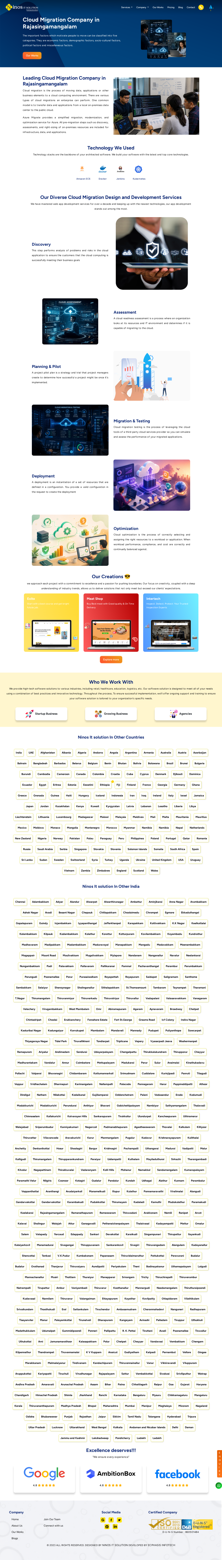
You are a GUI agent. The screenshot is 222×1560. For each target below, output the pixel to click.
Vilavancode (50, 1137)
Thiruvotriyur (111, 998)
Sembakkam (23, 987)
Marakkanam (33, 1363)
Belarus (76, 763)
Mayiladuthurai (155, 1159)
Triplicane (122, 1041)
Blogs (15, 1538)
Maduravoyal (101, 944)
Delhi (175, 1427)
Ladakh (141, 1438)
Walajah (56, 1223)
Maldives (138, 817)
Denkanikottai (41, 1148)
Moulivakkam (71, 955)
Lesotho (162, 806)
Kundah (130, 1180)
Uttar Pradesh (36, 1427)
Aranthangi (52, 1191)
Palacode (125, 1084)
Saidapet (151, 976)
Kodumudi (195, 1094)
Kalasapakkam (88, 1341)
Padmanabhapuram (115, 1127)
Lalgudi (202, 1266)
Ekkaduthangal (190, 912)
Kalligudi (20, 1159)
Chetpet (194, 1009)
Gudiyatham (131, 1352)
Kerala (18, 1405)
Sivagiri (134, 1245)
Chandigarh (22, 1395)
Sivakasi (165, 1373)
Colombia (98, 774)
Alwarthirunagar (114, 901)
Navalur (174, 955)
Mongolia (72, 827)
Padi (49, 966)
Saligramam (171, 976)
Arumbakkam (198, 901)
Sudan (43, 859)
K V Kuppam (93, 1352)
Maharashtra (110, 1405)
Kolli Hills (108, 1169)
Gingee (202, 1352)
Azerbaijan (199, 752)
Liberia (178, 806)
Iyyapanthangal (87, 923)
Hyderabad (174, 1416)
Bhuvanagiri (55, 1073)
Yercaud (59, 1234)
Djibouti (178, 774)
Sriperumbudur (44, 1127)
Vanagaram (200, 998)
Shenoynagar (63, 987)
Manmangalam (110, 1137)
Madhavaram (30, 944)
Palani (144, 1094)
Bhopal (92, 1405)
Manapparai (108, 1277)
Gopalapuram (24, 923)
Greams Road (147, 1019)
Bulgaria (199, 763)
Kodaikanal (78, 1094)
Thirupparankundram (71, 1159)
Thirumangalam (41, 998)
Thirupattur (174, 1234)
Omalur (199, 1223)
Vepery (139, 1041)
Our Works (158, 7)
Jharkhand (85, 1395)
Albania (66, 752)
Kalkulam (184, 1127)
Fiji (118, 784)
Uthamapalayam (181, 1266)
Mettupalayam (106, 1062)
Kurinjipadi (168, 1073)
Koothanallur (121, 1287)
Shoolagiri (76, 1148)
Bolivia (137, 763)
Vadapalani (152, 998)
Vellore (187, 1352)
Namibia (147, 827)
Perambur (172, 966)
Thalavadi (199, 1105)
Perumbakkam (193, 966)
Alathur (163, 1180)
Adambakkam (40, 901)
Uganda (124, 859)
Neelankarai (193, 955)
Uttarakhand (77, 1427)
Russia (27, 849)
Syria (95, 859)
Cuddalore (148, 1073)
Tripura (192, 1416)
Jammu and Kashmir (72, 1438)
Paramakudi (199, 1202)
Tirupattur (44, 1287)
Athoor (203, 1084)
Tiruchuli (63, 1373)
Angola (114, 752)
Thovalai (167, 1127)
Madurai (170, 1148)
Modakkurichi (25, 1105)
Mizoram (183, 1405)
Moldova (38, 827)
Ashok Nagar (30, 912)
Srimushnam (127, 1073)
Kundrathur (195, 934)
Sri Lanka (27, 859)
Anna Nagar (176, 901)
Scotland (138, 870)
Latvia (130, 806)
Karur (90, 1137)
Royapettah (111, 976)
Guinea (55, 795)
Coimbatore (83, 1062)
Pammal (126, 966)
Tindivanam (79, 1363)
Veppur (18, 1084)
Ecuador (27, 784)
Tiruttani (147, 1330)
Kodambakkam (69, 934)
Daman (189, 1427)
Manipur (146, 1405)
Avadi (48, 912)
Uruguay (195, 859)
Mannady (136, 1030)
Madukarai (127, 1062)
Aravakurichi (72, 1137)
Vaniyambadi (79, 1287)
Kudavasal (29, 1298)
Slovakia (98, 849)
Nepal (179, 827)
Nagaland (201, 1405)
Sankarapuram (102, 1116)
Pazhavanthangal (148, 966)
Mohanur (126, 1169)
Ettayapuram (110, 1298)
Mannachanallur (34, 1277)
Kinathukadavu (195, 1062)
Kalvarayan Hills (77, 1116)
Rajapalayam (107, 1373)
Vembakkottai (144, 1373)
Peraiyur (96, 1159)
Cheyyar (138, 1341)
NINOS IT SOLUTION (115, 1545)
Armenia (149, 752)
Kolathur (90, 934)
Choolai (52, 1019)
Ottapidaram (169, 1298)
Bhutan (122, 763)
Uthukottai (25, 1341)
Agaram (138, 1009)
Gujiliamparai (100, 1094)
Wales (154, 870)
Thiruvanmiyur (65, 998)
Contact (191, 7)
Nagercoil (91, 1127)
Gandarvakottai (25, 1202)
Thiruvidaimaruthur (132, 1255)
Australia (166, 752)
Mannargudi (142, 1287)
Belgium (93, 763)
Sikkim (117, 1416)
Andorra (98, 752)
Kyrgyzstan (113, 806)
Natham (41, 1094)
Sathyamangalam (176, 1105)
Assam (94, 1384)
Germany (179, 784)
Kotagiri (80, 1180)
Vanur (150, 1363)
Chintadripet (33, 1019)
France (147, 784)
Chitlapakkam (107, 912)
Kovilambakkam (151, 934)
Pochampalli (131, 1148)
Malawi (104, 817)
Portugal (171, 838)
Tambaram (159, 987)
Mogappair (28, 955)
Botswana (154, 763)
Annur (65, 1062)
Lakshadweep (100, 1438)
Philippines (137, 838)
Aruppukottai (23, 1373)
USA (180, 859)
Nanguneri (177, 1309)
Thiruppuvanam (90, 1245)
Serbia (63, 849)
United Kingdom (161, 859)
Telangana (154, 1416)
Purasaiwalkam (88, 976)
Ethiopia (105, 784)
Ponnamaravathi (153, 1191)
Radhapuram (197, 1309)
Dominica (195, 774)
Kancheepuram (167, 1116)
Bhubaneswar (49, 1416)
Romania (202, 838)
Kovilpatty (148, 1298)
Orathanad (37, 1266)
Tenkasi (46, 1255)
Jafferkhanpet (112, 923)
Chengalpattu (128, 1051)
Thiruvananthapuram (41, 1405)
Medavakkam (165, 944)
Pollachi (20, 1073)
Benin (107, 763)
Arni (40, 1341)
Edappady (77, 1234)
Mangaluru (200, 1395)
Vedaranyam (88, 1169)
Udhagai (147, 1180)
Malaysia (120, 817)
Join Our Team (52, 1519)
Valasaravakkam (176, 998)
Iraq (143, 795)
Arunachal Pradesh (72, 1384)
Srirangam (128, 1277)
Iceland (100, 795)
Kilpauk (48, 934)
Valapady (41, 1234)
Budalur (195, 1255)
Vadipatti (187, 1148)
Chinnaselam (32, 1116)
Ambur (60, 1287)
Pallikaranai (108, 966)
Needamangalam (167, 1287)
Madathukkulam (25, 1330)
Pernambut (169, 1352)
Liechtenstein (23, 817)
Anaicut (113, 1352)
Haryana (201, 1384)
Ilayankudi (194, 1234)
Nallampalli (106, 1084)
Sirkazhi (176, 1159)
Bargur (93, 1148)
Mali (152, 817)
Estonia (72, 784)
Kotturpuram (126, 934)
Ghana (196, 784)
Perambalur (198, 1180)
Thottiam (70, 1277)
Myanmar (129, 827)
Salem (25, 1234)
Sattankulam (80, 1309)
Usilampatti (114, 1159)
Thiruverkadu (89, 998)
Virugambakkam (52, 1009)
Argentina (131, 752)
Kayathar (130, 1298)
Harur (163, 1084)
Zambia (85, 870)
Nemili (168, 1212)
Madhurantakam (27, 1062)
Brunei (184, 763)
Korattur (107, 934)
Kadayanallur (199, 1245)
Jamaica (199, 795)
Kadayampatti (164, 1223)
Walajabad (21, 1127)
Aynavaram (156, 1009)
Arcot (198, 1212)
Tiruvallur (200, 1330)
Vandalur (49, 1062)
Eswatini (88, 784)
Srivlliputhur (183, 1373)
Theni (136, 1266)
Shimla (68, 1395)
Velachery (29, 1009)
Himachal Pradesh (46, 1395)
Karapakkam (135, 923)
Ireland (157, 795)
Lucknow (57, 1427)
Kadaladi (139, 1202)
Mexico (22, 827)
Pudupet (153, 1030)
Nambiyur (153, 1105)
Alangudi (195, 1191)
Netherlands (197, 827)
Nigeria (42, 838)
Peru (121, 838)
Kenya (80, 806)
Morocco (111, 827)
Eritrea (57, 784)
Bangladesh (40, 763)
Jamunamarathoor (61, 1341)
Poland (155, 838)
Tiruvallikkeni (82, 1041)
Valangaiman (87, 1298)
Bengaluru (139, 1395)
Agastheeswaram (144, 1127)
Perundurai (70, 1105)
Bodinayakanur (155, 1266)
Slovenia (116, 849)
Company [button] (141, 7)
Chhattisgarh (139, 1384)
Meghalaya (165, 1405)
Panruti (185, 1073)
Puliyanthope (173, 1030)
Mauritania (182, 817)
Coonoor (63, 1180)
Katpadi (151, 1352)
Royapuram (132, 976)
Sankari (94, 1234)
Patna (121, 1384)
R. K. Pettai (129, 1330)
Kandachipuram (102, 1363)
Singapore (80, 849)
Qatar (186, 838)
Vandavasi (156, 1341)
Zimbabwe (103, 870)
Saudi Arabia (45, 849)
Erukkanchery (72, 1019)
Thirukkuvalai (66, 1169)
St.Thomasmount (136, 987)
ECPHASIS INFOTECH (161, 1545)
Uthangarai (152, 1148)
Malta (165, 817)
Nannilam (47, 1298)
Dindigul (25, 1094)
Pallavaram (87, 966)
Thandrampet (46, 1352)
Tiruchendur (102, 1309)
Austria (182, 752)
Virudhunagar (83, 1373)
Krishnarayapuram (170, 1137)
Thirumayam (119, 1202)
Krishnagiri (110, 1148)
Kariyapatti (45, 1373)
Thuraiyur (88, 1277)
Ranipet (183, 1212)
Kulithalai (193, 1137)
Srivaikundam (25, 1309)
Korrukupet (77, 1030)
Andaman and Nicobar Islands (147, 1427)
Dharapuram (105, 1320)
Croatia (115, 774)
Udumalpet (48, 1330)
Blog (180, 7)
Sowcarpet (194, 1030)
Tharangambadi (197, 1159)
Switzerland (78, 859)
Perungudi (31, 976)
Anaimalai (173, 1062)
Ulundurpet (144, 1116)
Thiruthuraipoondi (194, 1287)
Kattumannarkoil (103, 1073)
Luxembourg (63, 817)
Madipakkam (52, 944)
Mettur (184, 1223)
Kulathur (132, 1191)
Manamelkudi (97, 1191)
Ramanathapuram (82, 1212)
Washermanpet (188, 1041)
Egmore (169, 912)
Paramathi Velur (26, 1180)
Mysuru (156, 1395)
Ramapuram (24, 1051)
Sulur (157, 1062)
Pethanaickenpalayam (115, 1223)
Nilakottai (59, 1094)
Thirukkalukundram (155, 1051)
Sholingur (39, 1223)
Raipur (158, 1384)
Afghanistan (47, 752)
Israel (183, 795)
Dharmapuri (61, 1084)
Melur (203, 1148)
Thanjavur (57, 1266)
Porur (69, 976)
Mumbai (130, 1405)
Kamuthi (156, 1202)
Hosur (59, 1148)
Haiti (69, 795)
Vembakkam (177, 1341)
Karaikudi (131, 1234)
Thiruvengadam (155, 1245)
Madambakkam (76, 944)
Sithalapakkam (110, 987)
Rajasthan (85, 1416)
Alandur (74, 901)
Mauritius (201, 817)
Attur (71, 1223)
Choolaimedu (131, 912)
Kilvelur (22, 1169)
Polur (106, 1341)
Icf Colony (168, 1019)
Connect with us (53, 1525)
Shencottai (28, 1255)
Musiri (54, 1277)
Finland (131, 784)
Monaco (55, 827)
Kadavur (147, 1137)
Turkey (109, 859)
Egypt (42, 784)
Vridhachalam (38, 1084)
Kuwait (95, 806)
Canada (81, 774)
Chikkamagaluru (178, 1395)
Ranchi (103, 1395)
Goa (171, 1384)
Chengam (197, 1341)
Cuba (130, 774)
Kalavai (22, 1223)
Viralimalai (176, 1191)
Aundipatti (98, 1266)
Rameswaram (108, 1212)
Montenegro (92, 827)
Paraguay (106, 838)
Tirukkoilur (124, 1116)
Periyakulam (118, 1266)
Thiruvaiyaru (77, 1266)
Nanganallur (155, 955)
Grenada (38, 795)
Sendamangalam (167, 1169)
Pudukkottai (97, 1202)
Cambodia (44, 774)
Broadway (176, 1009)
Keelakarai (26, 1212)
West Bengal (98, 1427)
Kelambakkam (28, 934)
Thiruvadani (130, 1212)
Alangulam (178, 1245)
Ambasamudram (126, 1309)
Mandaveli (117, 1030)
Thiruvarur (100, 1287)
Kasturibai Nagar (31, 1030)
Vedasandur (161, 1094)
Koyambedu (174, 934)
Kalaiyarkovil (22, 1245)
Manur (44, 1320)
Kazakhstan (62, 806)
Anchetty (20, 1148)
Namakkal (144, 1169)
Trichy (145, 1277)
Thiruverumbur (188, 1277)
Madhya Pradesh (71, 1405)
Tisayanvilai (26, 1320)
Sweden (59, 859)
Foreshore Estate (97, 1019)
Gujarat (184, 1384)
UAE (31, 752)
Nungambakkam (30, 966)
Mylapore (116, 955)
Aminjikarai (155, 901)
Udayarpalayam (103, 1051)
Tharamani (199, 987)
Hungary (83, 795)
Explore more (111, 659)
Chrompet (152, 912)
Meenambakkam (190, 944)
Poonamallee (51, 976)
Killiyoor (202, 1127)
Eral (64, 1309)
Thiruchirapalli (163, 1277)
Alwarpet (91, 901)
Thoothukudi (47, 1309)
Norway (58, 838)
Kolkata (118, 1427)
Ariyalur (43, 1051)
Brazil (170, 763)
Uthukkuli (197, 1320)
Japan (29, 806)
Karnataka (120, 1395)
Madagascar (85, 817)
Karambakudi (75, 1202)
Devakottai (112, 1234)
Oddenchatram (124, 1094)
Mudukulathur (176, 1202)
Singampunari (152, 1234)
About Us (17, 1525)
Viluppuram (190, 1363)
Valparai (36, 1073)
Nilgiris (47, 1180)
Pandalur (113, 1180)
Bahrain (21, 763)
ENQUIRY (220, 1463)
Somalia (158, 849)
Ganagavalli (88, 1223)
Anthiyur (88, 1105)
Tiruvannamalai (70, 1352)
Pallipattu (110, 1330)
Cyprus (144, 774)
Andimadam (62, 1051)
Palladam (161, 1320)
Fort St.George (123, 1019)
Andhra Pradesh (25, 1384)
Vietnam (69, 870)
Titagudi (202, 1073)
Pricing (170, 7)
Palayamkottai (63, 1320)
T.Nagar (20, 998)
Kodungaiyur (55, 1030)
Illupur (116, 1191)
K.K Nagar (178, 923)
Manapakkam (123, 944)
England (121, 870)
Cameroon (63, 774)
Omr (98, 1009)
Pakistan (75, 838)
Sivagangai (67, 1245)
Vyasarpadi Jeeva (161, 1041)
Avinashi (144, 1320)
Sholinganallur (85, 987)
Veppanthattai (30, 1191)
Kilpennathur (23, 1352)
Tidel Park (61, 1041)
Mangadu (144, 944)
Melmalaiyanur (56, 1363)
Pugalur (130, 1137)
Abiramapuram (117, 1009)
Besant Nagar (67, 912)
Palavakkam (66, 966)
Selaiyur (43, 987)
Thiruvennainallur (129, 1363)
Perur (144, 1062)
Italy (171, 795)
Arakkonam (150, 1212)
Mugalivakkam (94, 955)
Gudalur (96, 1180)
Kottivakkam (157, 923)
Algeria (82, 752)
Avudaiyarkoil (74, 1191)
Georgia (162, 784)
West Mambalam (79, 1009)
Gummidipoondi (71, 1330)
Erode (179, 1094)
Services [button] (126, 7)
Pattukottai (157, 1255)
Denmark (160, 774)
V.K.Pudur (64, 1255)
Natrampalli (24, 1287)
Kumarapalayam (194, 1169)
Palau (90, 838)
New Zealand (23, 838)
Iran (132, 795)
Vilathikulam (191, 1298)
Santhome (191, 976)
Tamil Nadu (134, 1416)
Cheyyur (199, 1051)
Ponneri (92, 1330)
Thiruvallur (132, 998)
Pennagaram (145, 1084)
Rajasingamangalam (52, 1212)
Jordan (44, 806)
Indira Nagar (188, 1019)
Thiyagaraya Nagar (36, 1041)
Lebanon (146, 806)
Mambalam (97, 1030)
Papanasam (107, 1255)
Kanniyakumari (69, 1127)
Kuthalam (133, 1159)
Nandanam (135, 955)
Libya (192, 806)
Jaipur (102, 1416)
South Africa (177, 849)
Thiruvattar (29, 1137)
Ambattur (136, 901)
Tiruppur (179, 1320)
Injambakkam (63, 923)
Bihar (108, 1384)
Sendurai (81, 1051)
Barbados (59, 763)
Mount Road (48, 955)
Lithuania (43, 817)
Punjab (68, 1416)
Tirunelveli (85, 1320)
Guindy (43, 923)
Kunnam (179, 1180)
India (19, 752)
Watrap (202, 1373)
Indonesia (117, 795)
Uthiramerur (190, 1116)
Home (15, 1519)
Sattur (125, 1373)
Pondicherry (122, 1438)
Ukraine (140, 859)
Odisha (30, 1416)
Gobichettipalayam (128, 1105)
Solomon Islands (137, 849)
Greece (22, 795)
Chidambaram (78, 1073)
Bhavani (105, 1105)
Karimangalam (83, 1084)
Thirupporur (180, 1051)
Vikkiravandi (168, 1363)
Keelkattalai (198, 923)
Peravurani (177, 1255)
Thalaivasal (142, 1223)
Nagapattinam (42, 1169)
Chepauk (87, 912)
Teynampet (179, 987)
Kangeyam (126, 1320)
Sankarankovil (114, 1245)
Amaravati (47, 1384)
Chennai (20, 901)
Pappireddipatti (182, 1084)
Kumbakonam (85, 1255)
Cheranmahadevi (153, 1309)
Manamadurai (45, 1245)
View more (48, 645)
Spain (195, 849)
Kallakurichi (53, 1116)
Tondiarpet (102, 1041)
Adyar (59, 901)
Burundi (26, 774)
